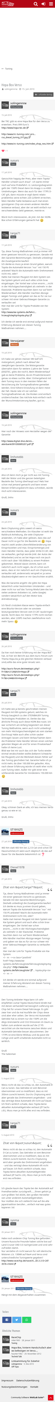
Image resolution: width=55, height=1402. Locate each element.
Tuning (14, 1343)
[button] (51, 4)
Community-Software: (27, 1397)
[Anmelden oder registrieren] (43, 4)
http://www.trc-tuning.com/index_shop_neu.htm (26, 143)
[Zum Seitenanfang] (50, 1397)
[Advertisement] (27, 37)
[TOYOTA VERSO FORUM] (8, 4)
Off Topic (15, 1366)
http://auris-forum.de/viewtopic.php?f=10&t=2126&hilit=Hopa (20, 670)
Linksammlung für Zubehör (25, 1361)
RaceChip (16, 1337)
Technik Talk (16, 1356)
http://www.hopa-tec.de (14, 127)
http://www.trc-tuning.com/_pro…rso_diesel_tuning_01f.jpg (19, 136)
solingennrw (11, 89)
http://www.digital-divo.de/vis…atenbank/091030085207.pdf (17, 443)
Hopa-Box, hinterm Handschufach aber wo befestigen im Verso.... (31, 1349)
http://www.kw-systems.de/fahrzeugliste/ (16, 969)
